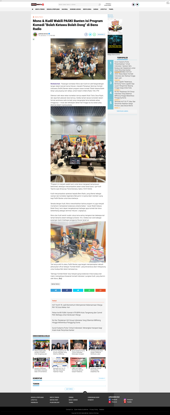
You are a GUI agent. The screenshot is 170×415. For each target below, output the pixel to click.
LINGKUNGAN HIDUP (93, 397)
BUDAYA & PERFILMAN (53, 9)
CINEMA (71, 397)
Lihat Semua (69, 389)
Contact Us (69, 409)
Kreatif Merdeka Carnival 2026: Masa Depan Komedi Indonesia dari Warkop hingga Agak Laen (125, 75)
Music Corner (73, 400)
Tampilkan (101, 378)
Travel (111, 9)
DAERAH (95, 9)
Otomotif (91, 400)
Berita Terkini (40, 9)
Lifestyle (103, 9)
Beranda (110, 15)
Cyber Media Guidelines (81, 409)
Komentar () (101, 34)
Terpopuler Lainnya (122, 111)
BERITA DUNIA (87, 9)
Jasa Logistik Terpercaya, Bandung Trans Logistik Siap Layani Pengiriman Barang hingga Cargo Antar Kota (124, 85)
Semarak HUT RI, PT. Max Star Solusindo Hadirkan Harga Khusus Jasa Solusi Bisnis (125, 104)
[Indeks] (133, 4)
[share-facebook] (86, 34)
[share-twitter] (90, 34)
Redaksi (101, 409)
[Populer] (137, 4)
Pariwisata (34, 402)
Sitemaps (110, 17)
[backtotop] (85, 393)
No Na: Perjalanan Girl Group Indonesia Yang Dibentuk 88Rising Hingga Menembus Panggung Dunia (124, 95)
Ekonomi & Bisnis (75, 9)
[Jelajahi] (167, 3)
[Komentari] (100, 290)
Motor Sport (54, 400)
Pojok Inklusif (54, 402)
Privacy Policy (94, 409)
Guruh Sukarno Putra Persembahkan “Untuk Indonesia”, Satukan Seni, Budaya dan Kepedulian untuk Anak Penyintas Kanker (125, 66)
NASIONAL (65, 9)
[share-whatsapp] (94, 34)
